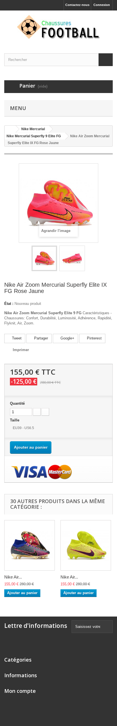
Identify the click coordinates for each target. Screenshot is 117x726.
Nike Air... (13, 577)
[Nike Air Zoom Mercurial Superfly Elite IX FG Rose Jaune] (44, 258)
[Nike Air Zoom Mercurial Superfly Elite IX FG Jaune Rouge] (85, 545)
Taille (15, 420)
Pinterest (94, 338)
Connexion (101, 5)
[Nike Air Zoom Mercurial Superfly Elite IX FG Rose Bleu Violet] (29, 545)
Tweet (16, 338)
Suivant (90, 259)
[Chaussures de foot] (58, 27)
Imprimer (21, 350)
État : (8, 303)
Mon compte (20, 690)
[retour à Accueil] (10, 129)
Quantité (17, 403)
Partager (40, 338)
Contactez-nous (77, 5)
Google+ (66, 338)
